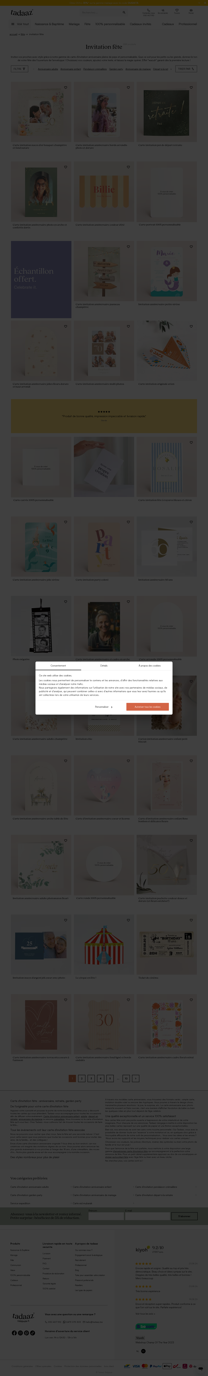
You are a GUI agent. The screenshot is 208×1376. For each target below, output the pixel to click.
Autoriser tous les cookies (147, 706)
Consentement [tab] (58, 665)
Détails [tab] (104, 665)
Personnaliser (102, 706)
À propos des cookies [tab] (150, 665)
